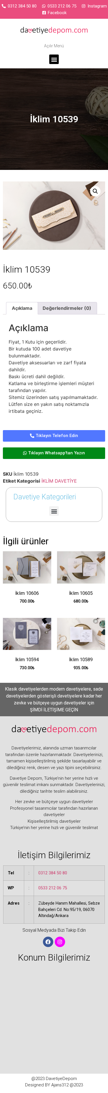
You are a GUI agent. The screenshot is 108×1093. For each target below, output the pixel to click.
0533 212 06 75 (52, 888)
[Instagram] (60, 942)
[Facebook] (48, 942)
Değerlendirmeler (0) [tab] (67, 308)
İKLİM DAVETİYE (59, 481)
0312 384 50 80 (52, 873)
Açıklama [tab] (22, 308)
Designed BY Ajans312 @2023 (54, 1085)
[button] (54, 59)
